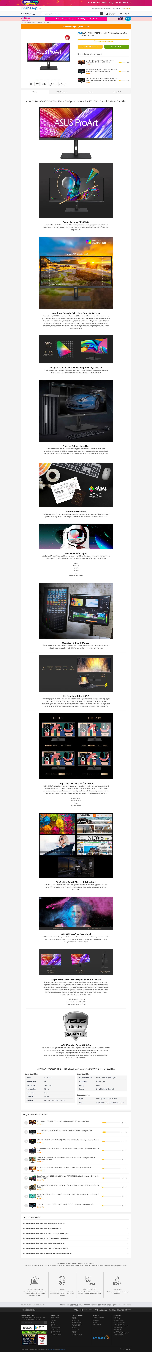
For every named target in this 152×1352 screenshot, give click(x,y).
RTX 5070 (74, 1327)
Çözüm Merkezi (126, 8)
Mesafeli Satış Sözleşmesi (121, 1333)
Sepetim (95, 1322)
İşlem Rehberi (118, 1329)
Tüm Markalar (118, 1327)
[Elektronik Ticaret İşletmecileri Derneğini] (120, 1310)
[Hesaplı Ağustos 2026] (76, 3)
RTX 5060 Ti (75, 1320)
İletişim (116, 1317)
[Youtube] (127, 1349)
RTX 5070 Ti (75, 1329)
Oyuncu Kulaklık (55, 1329)
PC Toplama (107, 8)
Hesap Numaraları (119, 1324)
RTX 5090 (74, 1333)
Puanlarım (96, 1320)
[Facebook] (120, 1349)
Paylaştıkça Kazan (97, 8)
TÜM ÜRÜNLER (26, 14)
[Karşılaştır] (126, 1122)
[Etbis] (42, 1339)
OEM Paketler (55, 1317)
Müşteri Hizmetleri (98, 1317)
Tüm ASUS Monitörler (90, 47)
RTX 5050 (74, 1317)
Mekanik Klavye (55, 1327)
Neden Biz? (117, 92)
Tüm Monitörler (116, 47)
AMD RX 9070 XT (76, 1324)
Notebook (54, 1319)
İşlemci (53, 1324)
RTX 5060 (74, 1319)
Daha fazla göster (56, 1334)
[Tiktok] (130, 1349)
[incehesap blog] (101, 1332)
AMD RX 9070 (76, 1326)
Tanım (35, 92)
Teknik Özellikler (62, 92)
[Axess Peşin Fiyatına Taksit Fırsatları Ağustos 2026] (76, 19)
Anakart (53, 1322)
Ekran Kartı (54, 1326)
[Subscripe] (45, 1322)
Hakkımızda (117, 1319)
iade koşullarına (89, 1293)
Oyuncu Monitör (56, 1333)
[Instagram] (123, 1349)
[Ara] (101, 13)
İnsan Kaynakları (119, 1320)
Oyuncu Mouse (55, 1331)
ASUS (80, 33)
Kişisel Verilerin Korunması (122, 1326)
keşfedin (37, 1295)
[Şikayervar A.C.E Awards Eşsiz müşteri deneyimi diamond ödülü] (29, 1339)
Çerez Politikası (118, 1331)
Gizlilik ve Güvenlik (119, 1322)
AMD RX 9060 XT (76, 1322)
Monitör (106, 101)
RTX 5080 (74, 1331)
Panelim (95, 1319)
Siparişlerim (116, 8)
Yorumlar (90, 92)
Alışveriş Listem (97, 1324)
